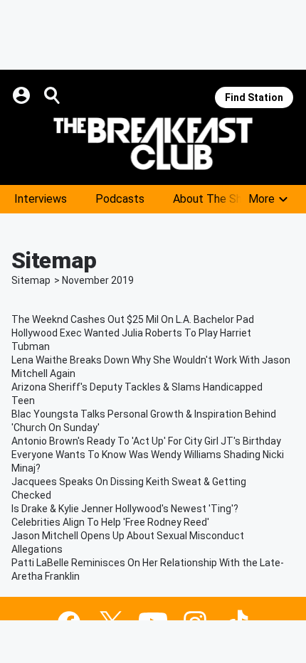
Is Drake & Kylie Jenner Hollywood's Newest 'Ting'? (124, 508)
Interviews (40, 199)
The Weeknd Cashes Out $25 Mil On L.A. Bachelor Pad (132, 319)
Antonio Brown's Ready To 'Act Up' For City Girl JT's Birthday (146, 441)
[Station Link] (153, 143)
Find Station (254, 97)
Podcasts (119, 199)
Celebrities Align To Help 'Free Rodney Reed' (110, 522)
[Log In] (23, 95)
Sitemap (31, 280)
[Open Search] (52, 95)
